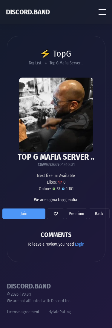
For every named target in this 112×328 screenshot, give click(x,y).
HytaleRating (59, 312)
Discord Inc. (61, 300)
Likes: (52, 182)
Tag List (35, 63)
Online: (45, 188)
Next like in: (47, 175)
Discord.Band (28, 12)
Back (99, 213)
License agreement (23, 312)
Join (24, 213)
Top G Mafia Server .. (66, 63)
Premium (76, 213)
